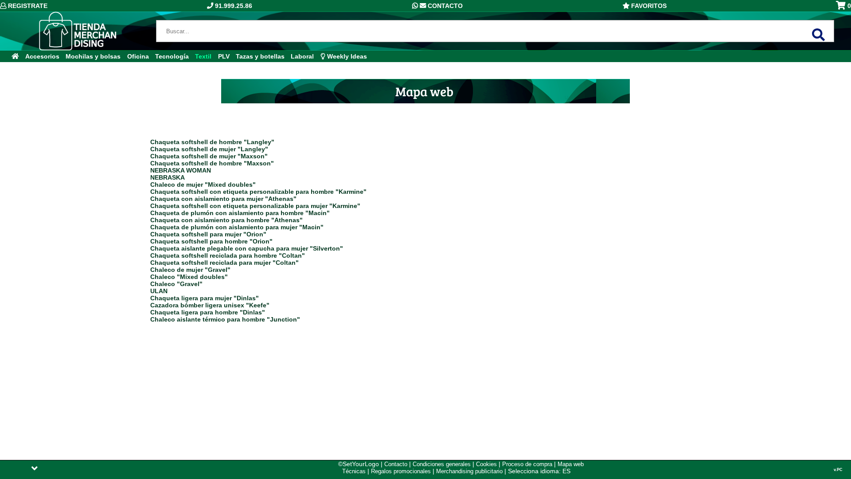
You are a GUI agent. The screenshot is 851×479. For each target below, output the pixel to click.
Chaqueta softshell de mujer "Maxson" (209, 156)
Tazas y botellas (260, 56)
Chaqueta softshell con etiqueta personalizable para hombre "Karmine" (258, 191)
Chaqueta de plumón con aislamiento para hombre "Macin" (240, 212)
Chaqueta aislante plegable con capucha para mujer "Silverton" (246, 248)
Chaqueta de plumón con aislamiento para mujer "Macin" (237, 227)
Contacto (444, 5)
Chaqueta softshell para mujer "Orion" (208, 234)
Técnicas (354, 471)
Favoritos (648, 5)
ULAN (159, 290)
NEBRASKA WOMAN (180, 170)
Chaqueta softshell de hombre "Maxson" (212, 163)
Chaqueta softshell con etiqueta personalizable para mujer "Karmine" (255, 205)
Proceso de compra (527, 464)
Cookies (486, 464)
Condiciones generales (442, 464)
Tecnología (172, 56)
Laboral (302, 56)
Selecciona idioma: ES (539, 471)
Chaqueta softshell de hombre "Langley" (212, 141)
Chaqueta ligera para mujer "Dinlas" (204, 298)
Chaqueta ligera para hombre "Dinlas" (207, 312)
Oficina (138, 56)
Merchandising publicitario (469, 471)
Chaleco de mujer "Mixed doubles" (203, 184)
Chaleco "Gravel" (176, 283)
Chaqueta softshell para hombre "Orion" (211, 241)
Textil (203, 56)
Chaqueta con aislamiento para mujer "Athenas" (223, 198)
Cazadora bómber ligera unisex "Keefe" (209, 305)
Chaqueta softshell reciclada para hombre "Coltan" (227, 255)
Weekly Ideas (346, 56)
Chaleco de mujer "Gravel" (190, 269)
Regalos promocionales (401, 471)
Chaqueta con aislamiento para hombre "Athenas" (226, 220)
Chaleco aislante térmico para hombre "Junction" (225, 319)
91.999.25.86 (232, 5)
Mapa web (571, 464)
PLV (224, 56)
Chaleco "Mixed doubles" (189, 276)
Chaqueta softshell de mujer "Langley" (209, 149)
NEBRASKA (167, 177)
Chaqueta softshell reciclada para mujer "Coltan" (224, 262)
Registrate (26, 5)
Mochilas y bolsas (93, 56)
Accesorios (42, 56)
